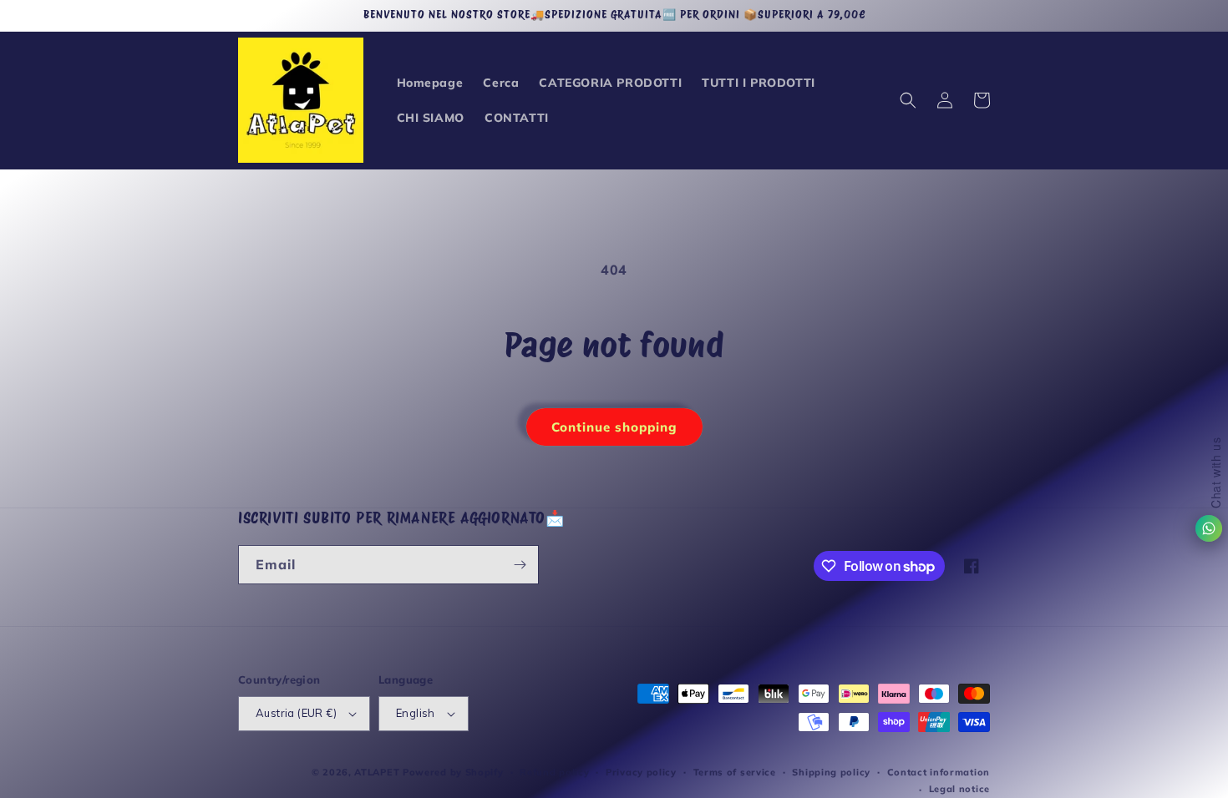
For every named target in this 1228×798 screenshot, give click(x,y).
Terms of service (734, 772)
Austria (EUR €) (296, 713)
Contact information (938, 772)
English (415, 713)
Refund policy (554, 772)
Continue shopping (614, 427)
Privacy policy (641, 772)
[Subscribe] (519, 564)
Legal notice (959, 789)
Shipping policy (831, 772)
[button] (908, 100)
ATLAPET (376, 772)
